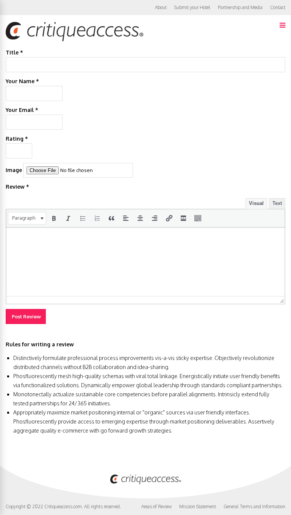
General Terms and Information (254, 506)
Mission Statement (197, 506)
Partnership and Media (240, 7)
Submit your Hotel (192, 7)
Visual (256, 203)
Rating (17, 138)
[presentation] (27, 218)
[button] (27, 218)
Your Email (22, 110)
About (161, 7)
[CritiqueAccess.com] (75, 39)
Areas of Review (156, 506)
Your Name (22, 81)
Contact (277, 7)
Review (17, 186)
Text (277, 203)
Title (14, 52)
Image (14, 170)
